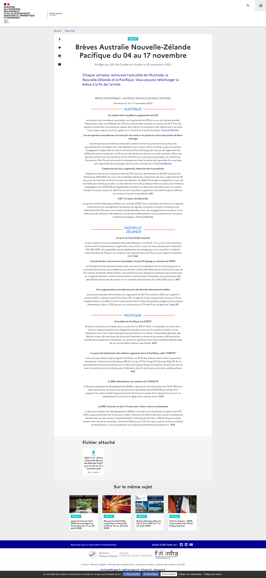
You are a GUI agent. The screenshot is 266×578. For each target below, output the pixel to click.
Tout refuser (152, 574)
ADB (161, 396)
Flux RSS (181, 564)
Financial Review (170, 130)
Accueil (57, 30)
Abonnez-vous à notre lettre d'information (94, 544)
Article (133, 39)
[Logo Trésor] (55, 14)
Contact (85, 564)
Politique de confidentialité (121, 564)
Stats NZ (174, 304)
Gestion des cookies (166, 564)
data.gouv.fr (159, 569)
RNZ (136, 256)
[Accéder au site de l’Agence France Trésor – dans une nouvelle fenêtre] (102, 554)
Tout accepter (133, 574)
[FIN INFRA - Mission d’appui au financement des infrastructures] (166, 554)
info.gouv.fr (146, 569)
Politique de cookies (145, 564)
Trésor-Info (70, 30)
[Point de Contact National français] (136, 554)
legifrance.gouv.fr (130, 569)
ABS (151, 193)
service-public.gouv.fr (110, 569)
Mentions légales (98, 564)
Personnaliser (169, 574)
